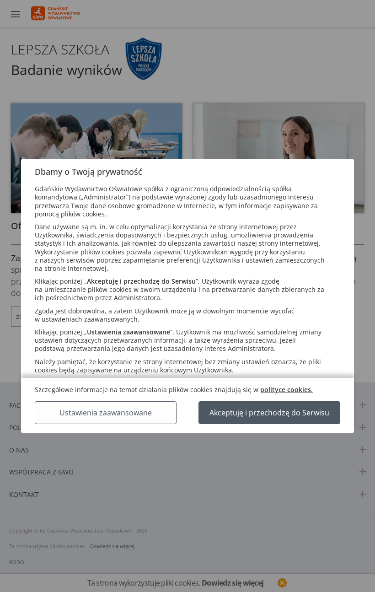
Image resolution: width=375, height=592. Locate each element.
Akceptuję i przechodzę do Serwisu (269, 413)
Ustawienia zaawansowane (105, 413)
